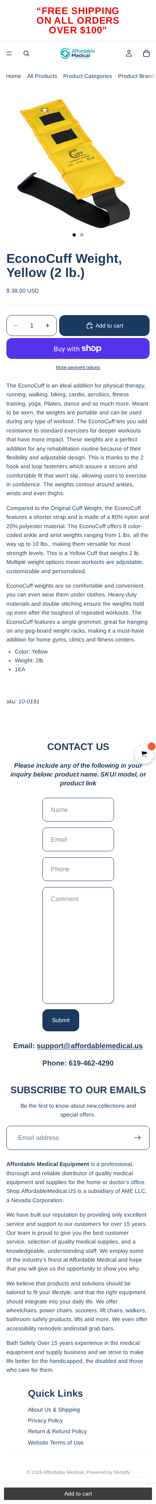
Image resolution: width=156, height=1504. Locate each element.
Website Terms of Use (56, 1442)
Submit (61, 1020)
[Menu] (9, 53)
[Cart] (146, 53)
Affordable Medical (63, 1472)
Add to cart (109, 325)
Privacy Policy (45, 1420)
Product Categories (87, 76)
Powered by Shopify (108, 1472)
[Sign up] (137, 1137)
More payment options (78, 367)
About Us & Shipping (54, 1409)
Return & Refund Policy (57, 1431)
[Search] (26, 53)
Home (13, 76)
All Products (42, 76)
